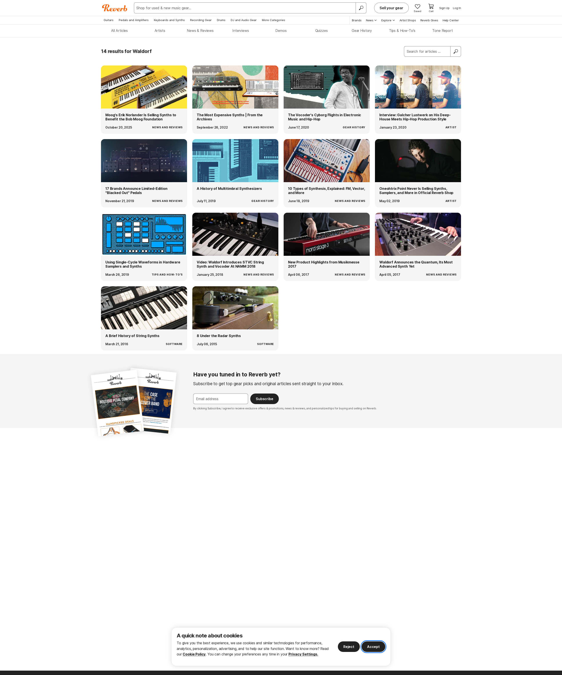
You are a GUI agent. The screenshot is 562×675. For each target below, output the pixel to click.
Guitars (108, 20)
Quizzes (321, 30)
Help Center (451, 20)
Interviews (240, 30)
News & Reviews (200, 30)
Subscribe (264, 399)
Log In (457, 8)
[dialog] (281, 646)
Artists (160, 30)
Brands (357, 20)
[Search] (361, 8)
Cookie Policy (194, 654)
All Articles (119, 30)
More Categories (273, 20)
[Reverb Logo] (114, 8)
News (369, 20)
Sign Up (444, 8)
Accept (373, 646)
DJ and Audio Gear (244, 20)
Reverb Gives (429, 20)
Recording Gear (201, 20)
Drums (221, 20)
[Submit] (455, 51)
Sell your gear (391, 8)
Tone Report (442, 30)
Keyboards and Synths (169, 20)
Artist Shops (408, 20)
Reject (348, 646)
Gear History (362, 30)
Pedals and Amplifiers (134, 20)
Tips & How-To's (402, 30)
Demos (280, 30)
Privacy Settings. (303, 654)
